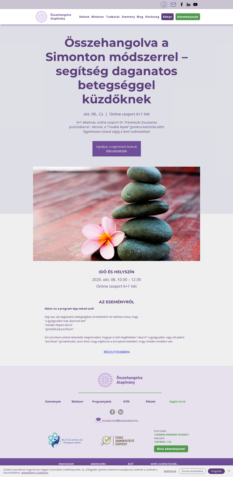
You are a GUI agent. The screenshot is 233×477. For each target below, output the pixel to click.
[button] (152, 16)
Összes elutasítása (192, 471)
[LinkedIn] (188, 4)
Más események (116, 151)
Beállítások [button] (170, 471)
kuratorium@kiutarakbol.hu (120, 421)
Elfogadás (216, 471)
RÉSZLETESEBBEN (117, 352)
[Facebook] (181, 4)
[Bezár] (229, 471)
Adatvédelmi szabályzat (34, 472)
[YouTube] (195, 4)
